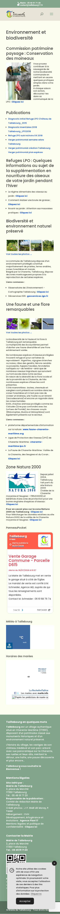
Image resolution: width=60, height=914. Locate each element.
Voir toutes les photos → (19, 254)
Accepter (25, 901)
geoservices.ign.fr (37, 296)
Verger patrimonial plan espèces (25, 152)
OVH (26, 814)
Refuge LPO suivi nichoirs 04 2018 (25, 135)
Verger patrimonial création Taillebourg (29, 148)
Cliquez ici (18, 101)
